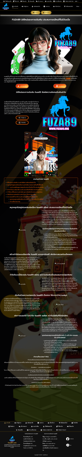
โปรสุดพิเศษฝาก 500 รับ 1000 (29, 445)
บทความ (48, 6)
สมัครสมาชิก (37, 6)
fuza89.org (49, 441)
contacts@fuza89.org (50, 443)
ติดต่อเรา (12, 426)
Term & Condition (69, 1)
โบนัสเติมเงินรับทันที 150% (29, 441)
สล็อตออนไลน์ (69, 6)
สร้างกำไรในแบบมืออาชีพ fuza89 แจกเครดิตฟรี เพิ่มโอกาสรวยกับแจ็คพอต (24, 189)
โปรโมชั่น (75, 422)
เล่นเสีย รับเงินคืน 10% (28, 439)
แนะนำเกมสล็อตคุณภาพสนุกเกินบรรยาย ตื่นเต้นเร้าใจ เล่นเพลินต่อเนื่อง (27, 187)
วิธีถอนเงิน (24, 1)
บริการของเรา (40, 1)
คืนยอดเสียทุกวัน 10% (28, 436)
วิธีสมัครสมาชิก (8, 1)
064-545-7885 (51, 445)
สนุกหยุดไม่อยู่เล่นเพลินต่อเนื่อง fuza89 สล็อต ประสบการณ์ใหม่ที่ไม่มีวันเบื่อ (25, 185)
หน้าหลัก (16, 6)
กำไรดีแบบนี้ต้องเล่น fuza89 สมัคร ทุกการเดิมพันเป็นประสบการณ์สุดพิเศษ (24, 192)
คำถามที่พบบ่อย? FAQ (15, 201)
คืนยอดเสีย (32, 1)
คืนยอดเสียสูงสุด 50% (27, 443)
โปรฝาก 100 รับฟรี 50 (28, 448)
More (76, 1)
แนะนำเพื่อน (49, 1)
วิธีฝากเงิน (17, 1)
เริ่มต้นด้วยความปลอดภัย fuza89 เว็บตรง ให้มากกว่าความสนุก (21, 194)
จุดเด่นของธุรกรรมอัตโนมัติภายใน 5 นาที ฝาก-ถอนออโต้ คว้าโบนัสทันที (26, 199)
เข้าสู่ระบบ (26, 6)
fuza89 (68, 78)
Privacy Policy (62, 430)
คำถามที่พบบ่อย (58, 1)
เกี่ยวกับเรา (58, 6)
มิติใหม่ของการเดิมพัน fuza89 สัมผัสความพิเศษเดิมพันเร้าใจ (21, 182)
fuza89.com (12, 443)
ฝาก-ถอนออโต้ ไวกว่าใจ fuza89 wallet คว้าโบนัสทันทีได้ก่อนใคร (22, 196)
